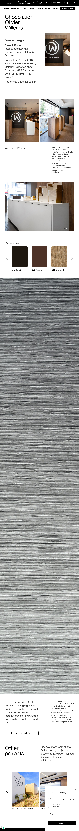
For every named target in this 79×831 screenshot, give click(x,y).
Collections (39, 8)
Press (59, 2)
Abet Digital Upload (40, 2)
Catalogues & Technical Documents (24, 2)
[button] (64, 228)
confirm (62, 823)
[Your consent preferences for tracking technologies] (3, 827)
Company (55, 8)
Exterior (31, 8)
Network (53, 2)
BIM (34, 2)
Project (47, 8)
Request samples (67, 8)
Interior (24, 8)
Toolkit (47, 2)
